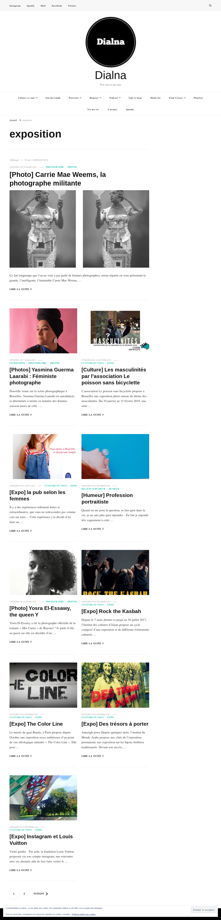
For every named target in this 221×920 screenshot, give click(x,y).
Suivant (39, 893)
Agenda (130, 109)
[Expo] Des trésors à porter (114, 724)
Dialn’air (156, 97)
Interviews (17, 363)
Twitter (72, 5)
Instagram (15, 5)
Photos (72, 167)
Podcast (113, 97)
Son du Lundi (53, 97)
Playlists (198, 97)
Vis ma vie (93, 109)
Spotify (31, 5)
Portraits (74, 97)
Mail (43, 5)
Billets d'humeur (93, 488)
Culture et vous (26, 97)
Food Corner (176, 97)
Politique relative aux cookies (84, 914)
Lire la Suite (19, 289)
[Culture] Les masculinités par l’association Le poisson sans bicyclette (113, 376)
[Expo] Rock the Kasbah (111, 611)
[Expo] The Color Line (36, 724)
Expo (110, 363)
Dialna (110, 75)
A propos (112, 109)
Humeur (94, 97)
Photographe (55, 167)
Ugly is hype (135, 97)
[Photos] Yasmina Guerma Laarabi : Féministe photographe (41, 376)
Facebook (57, 5)
